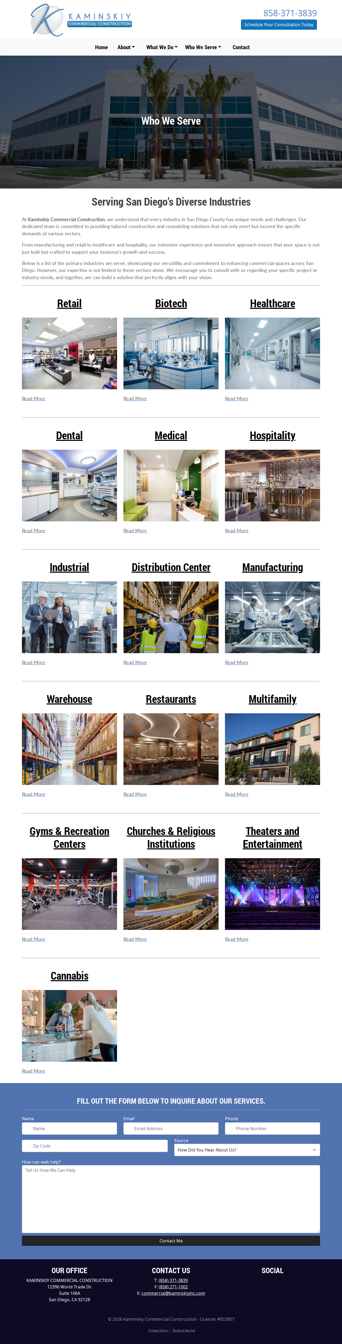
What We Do (160, 47)
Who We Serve (201, 47)
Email (128, 1119)
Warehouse (69, 699)
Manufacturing (272, 567)
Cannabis (69, 975)
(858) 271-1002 (173, 1287)
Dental (69, 435)
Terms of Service (183, 1330)
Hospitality (273, 435)
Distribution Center (171, 567)
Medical (171, 435)
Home (101, 47)
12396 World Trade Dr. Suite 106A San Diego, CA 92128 (69, 1293)
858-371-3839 (290, 13)
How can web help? (41, 1162)
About (125, 47)
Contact (241, 47)
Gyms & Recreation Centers (69, 837)
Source (181, 1140)
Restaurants (171, 699)
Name (28, 1119)
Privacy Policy (158, 1330)
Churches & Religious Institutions (171, 837)
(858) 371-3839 (173, 1280)
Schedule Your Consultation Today (278, 25)
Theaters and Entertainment (272, 837)
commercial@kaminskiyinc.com (173, 1293)
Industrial (69, 567)
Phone (231, 1119)
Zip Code (31, 1142)
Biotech (171, 303)
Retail (69, 303)
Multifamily (273, 699)
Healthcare (272, 303)
